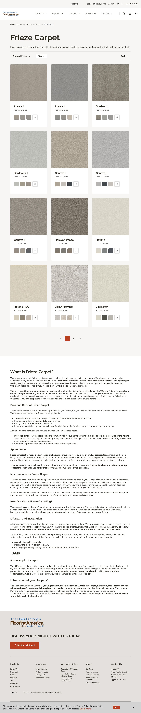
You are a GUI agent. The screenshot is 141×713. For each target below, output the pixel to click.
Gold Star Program (92, 683)
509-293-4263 (131, 4)
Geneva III (20, 239)
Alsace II (60, 106)
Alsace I (19, 106)
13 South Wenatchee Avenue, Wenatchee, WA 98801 (42, 692)
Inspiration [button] (56, 13)
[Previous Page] (60, 338)
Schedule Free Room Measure (118, 676)
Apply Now (91, 13)
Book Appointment (26, 645)
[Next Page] (80, 338)
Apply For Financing (118, 680)
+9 (76, 251)
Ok (116, 707)
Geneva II (101, 173)
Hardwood (14, 672)
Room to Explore (92, 672)
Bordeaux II (21, 173)
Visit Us (74, 4)
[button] (124, 13)
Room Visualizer (41, 669)
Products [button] (40, 13)
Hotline (100, 239)
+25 (117, 117)
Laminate (13, 678)
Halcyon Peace (64, 239)
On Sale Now (15, 686)
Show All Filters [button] (20, 56)
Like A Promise (64, 306)
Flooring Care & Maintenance (66, 680)
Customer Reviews (92, 675)
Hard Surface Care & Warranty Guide (68, 675)
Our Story (89, 669)
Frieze (40, 56)
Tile (11, 681)
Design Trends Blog (42, 672)
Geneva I (60, 173)
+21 (76, 184)
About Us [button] (73, 13)
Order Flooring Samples (119, 672)
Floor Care (14, 683)
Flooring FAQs (40, 675)
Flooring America (16, 24)
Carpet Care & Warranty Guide (69, 670)
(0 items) (136, 13)
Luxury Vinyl (14, 669)
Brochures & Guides (42, 678)
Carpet (38, 24)
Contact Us (107, 13)
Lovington (102, 306)
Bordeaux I (102, 106)
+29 (35, 117)
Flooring (29, 24)
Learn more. (86, 709)
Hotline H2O (21, 306)
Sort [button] (123, 56)
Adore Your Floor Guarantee (92, 679)
